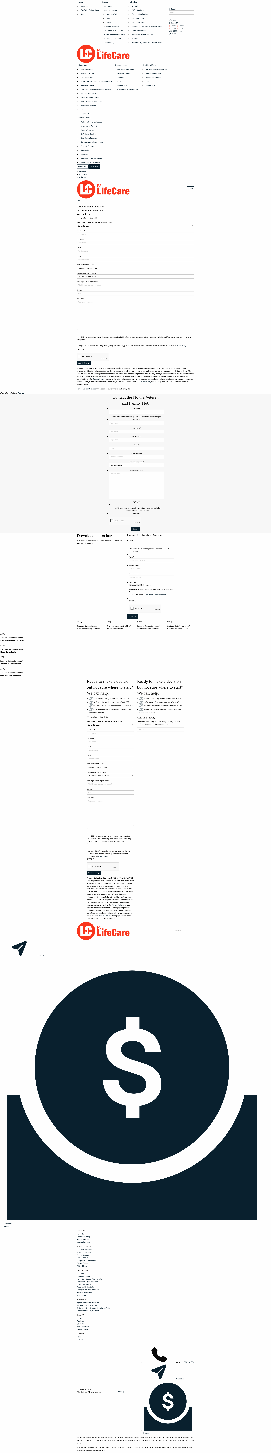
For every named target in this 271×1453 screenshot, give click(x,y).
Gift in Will (80, 1324)
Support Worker (112, 14)
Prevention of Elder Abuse (87, 1305)
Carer (108, 18)
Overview (108, 6)
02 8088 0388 (176, 31)
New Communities (124, 73)
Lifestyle (80, 1339)
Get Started (94, 166)
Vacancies (121, 77)
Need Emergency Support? (91, 162)
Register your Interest (112, 38)
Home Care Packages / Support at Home (96, 81)
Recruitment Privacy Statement (155, 595)
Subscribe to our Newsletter (91, 158)
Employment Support (89, 126)
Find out (21, 393)
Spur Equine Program (89, 138)
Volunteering (109, 42)
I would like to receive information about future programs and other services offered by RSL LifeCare (137, 509)
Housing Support (87, 130)
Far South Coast (138, 22)
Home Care (82, 65)
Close (191, 188)
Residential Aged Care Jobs (87, 1282)
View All (135, 6)
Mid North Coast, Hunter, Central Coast (147, 26)
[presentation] (93, 357)
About (80, 2)
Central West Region (140, 14)
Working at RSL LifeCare (113, 30)
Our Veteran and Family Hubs (92, 142)
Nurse (108, 22)
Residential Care (149, 65)
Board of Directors (84, 1252)
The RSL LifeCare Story (90, 10)
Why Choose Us (87, 69)
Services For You (87, 73)
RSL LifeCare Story (84, 1250)
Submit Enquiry (83, 363)
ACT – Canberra (138, 10)
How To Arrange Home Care (91, 102)
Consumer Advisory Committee (89, 1311)
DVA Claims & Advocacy (90, 134)
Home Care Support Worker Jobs (89, 1279)
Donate (173, 26)
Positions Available (111, 26)
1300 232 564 (188, 1362)
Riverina (135, 38)
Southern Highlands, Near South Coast (147, 42)
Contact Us (85, 154)
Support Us (174, 23)
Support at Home (87, 85)
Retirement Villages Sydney (142, 34)
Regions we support (88, 106)
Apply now (132, 616)
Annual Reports (83, 1255)
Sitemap (121, 1392)
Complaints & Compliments (87, 1260)
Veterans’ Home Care (89, 93)
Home (79, 389)
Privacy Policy (181, 346)
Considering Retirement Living (128, 89)
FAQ (82, 110)
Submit (135, 529)
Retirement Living (121, 65)
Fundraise (80, 1321)
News (83, 14)
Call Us (173, 34)
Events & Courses (87, 146)
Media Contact (82, 1258)
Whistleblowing (82, 1266)
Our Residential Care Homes (156, 69)
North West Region (139, 30)
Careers (105, 2)
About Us (84, 6)
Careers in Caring (110, 10)
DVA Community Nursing (90, 97)
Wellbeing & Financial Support (92, 122)
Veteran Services (84, 118)
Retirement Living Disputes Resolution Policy (94, 1308)
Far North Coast (138, 18)
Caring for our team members (115, 34)
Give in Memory (83, 1326)
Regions (134, 2)
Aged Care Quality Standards (88, 1303)
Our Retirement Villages (126, 69)
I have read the (150, 595)
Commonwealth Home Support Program (96, 89)
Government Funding (153, 77)
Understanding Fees (153, 73)
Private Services (87, 77)
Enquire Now (85, 114)
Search (173, 9)
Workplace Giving (83, 1329)
